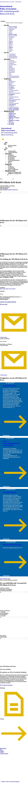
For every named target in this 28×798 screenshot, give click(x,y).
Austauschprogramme (14, 90)
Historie (10, 43)
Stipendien (11, 91)
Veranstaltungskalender (14, 76)
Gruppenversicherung (13, 103)
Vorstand (11, 30)
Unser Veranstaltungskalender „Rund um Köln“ (11, 443)
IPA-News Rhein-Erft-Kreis (12, 545)
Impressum (4, 765)
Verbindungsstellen (13, 56)
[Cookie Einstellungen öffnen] (11, 797)
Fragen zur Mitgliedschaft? (12, 113)
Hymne (10, 46)
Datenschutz (4, 767)
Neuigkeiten (11, 60)
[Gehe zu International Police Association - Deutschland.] (0, 178)
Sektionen (11, 44)
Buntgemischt (12, 69)
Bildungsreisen (12, 81)
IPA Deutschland (12, 62)
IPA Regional (12, 68)
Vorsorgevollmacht (9, 492)
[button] (2, 139)
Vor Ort (6, 52)
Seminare (11, 89)
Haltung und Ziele (13, 28)
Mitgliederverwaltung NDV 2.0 (14, 174)
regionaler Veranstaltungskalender (8, 301)
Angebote (7, 79)
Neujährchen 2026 (9, 386)
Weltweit (10, 146)
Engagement (11, 29)
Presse (10, 73)
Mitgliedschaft (9, 111)
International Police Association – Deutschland (10, 1)
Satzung (10, 33)
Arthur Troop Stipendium (14, 93)
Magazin (11, 65)
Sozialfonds (11, 102)
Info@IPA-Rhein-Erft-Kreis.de (10, 189)
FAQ (2, 763)
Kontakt (3, 21)
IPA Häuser (11, 82)
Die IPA (6, 25)
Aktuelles (7, 59)
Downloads (11, 123)
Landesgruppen (12, 54)
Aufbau (10, 31)
